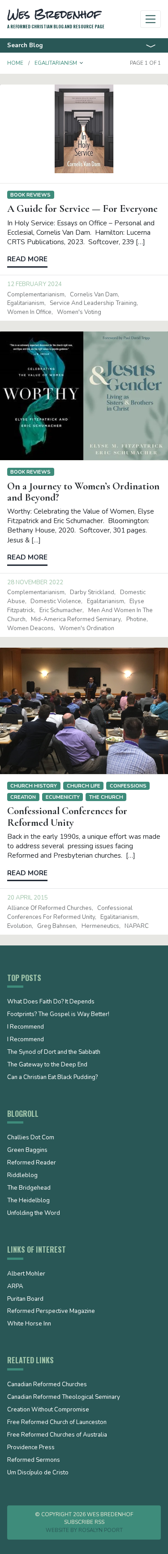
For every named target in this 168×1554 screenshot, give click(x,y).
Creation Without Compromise (48, 1410)
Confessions (128, 785)
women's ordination (86, 628)
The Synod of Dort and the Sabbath (53, 1052)
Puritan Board (25, 1299)
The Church (106, 797)
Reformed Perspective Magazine (51, 1311)
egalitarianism (25, 303)
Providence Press (31, 1447)
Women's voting (79, 312)
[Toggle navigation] (150, 19)
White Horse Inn (29, 1324)
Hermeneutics (100, 926)
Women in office (29, 312)
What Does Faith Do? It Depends (51, 1002)
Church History (33, 785)
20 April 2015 (27, 898)
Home (15, 63)
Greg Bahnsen (56, 926)
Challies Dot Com (30, 1138)
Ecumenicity (63, 797)
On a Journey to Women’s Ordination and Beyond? (83, 492)
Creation (23, 797)
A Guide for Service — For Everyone (82, 208)
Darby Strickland (92, 592)
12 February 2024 (34, 284)
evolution (19, 926)
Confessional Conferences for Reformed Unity (67, 817)
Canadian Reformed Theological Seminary (63, 1397)
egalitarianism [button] (55, 63)
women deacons (30, 628)
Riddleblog (22, 1175)
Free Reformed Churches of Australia (57, 1435)
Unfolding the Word (33, 1213)
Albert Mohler (26, 1274)
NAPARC (137, 926)
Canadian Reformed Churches (47, 1384)
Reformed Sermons (33, 1460)
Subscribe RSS (84, 1522)
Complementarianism (36, 295)
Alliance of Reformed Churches (49, 908)
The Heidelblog (28, 1201)
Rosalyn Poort (100, 1530)
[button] (81, 62)
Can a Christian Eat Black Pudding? (52, 1077)
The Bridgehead (29, 1188)
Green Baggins (27, 1150)
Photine (136, 619)
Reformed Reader (31, 1163)
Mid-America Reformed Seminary (76, 619)
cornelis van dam (94, 295)
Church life (83, 785)
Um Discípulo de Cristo (38, 1473)
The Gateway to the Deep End (47, 1065)
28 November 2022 (35, 582)
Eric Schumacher (60, 610)
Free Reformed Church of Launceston (57, 1422)
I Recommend (25, 1027)
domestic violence (55, 601)
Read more (27, 259)
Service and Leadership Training (93, 303)
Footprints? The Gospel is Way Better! (58, 1014)
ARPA (15, 1286)
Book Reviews (30, 194)
